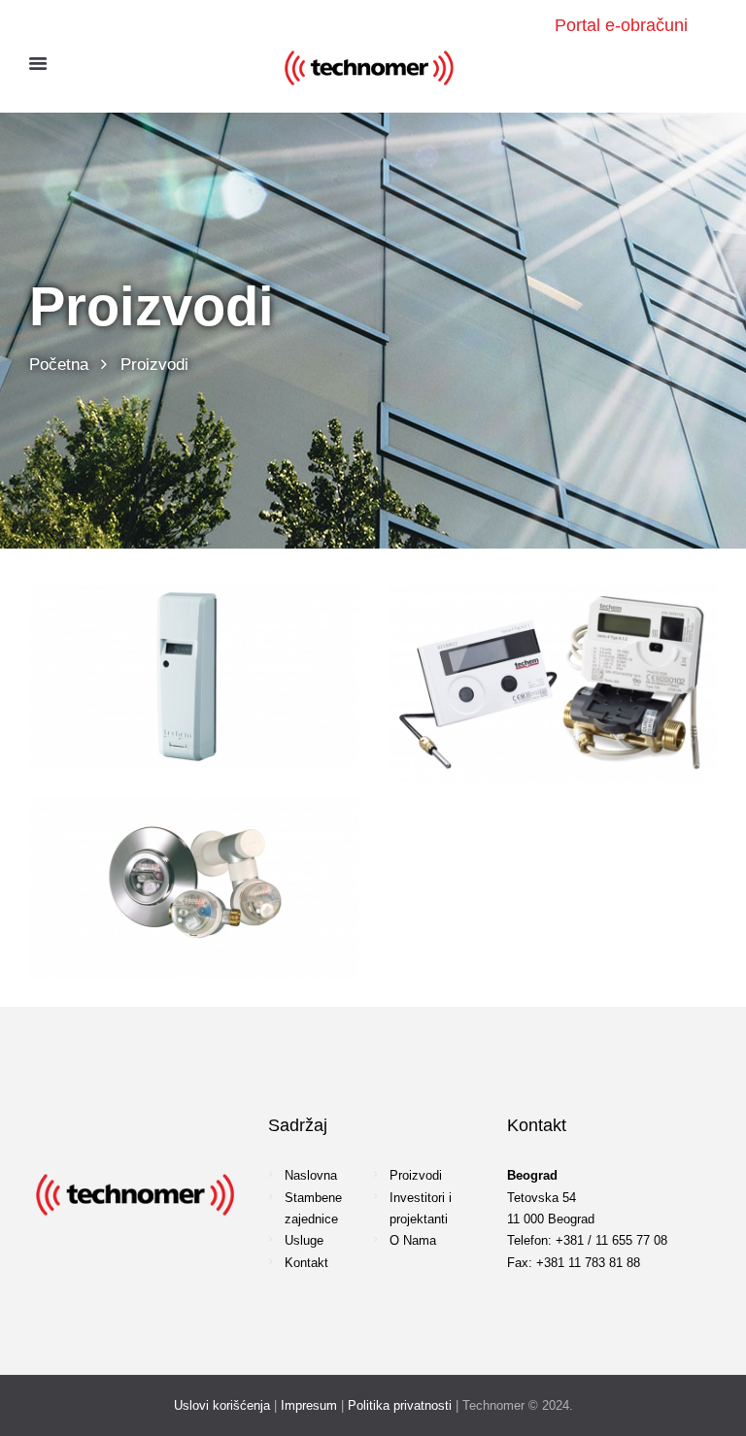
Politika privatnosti (400, 1405)
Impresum (309, 1405)
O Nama (413, 1240)
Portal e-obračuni (621, 25)
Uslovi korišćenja (222, 1405)
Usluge (304, 1240)
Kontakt (306, 1262)
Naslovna (311, 1175)
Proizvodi (416, 1175)
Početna (58, 364)
